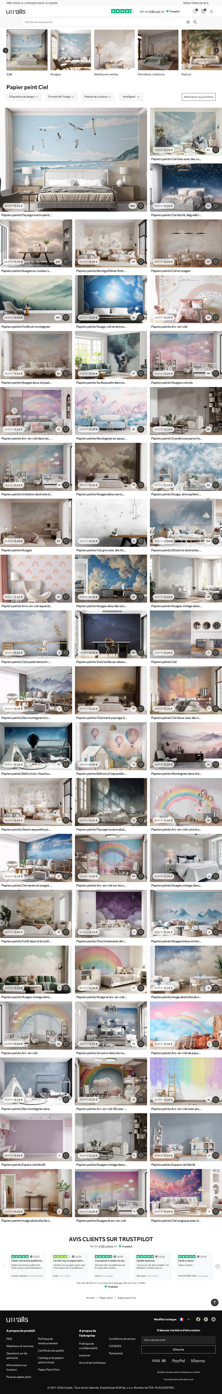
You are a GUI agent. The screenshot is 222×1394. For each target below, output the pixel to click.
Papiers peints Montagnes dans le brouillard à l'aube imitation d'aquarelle (176, 773)
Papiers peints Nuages (16, 550)
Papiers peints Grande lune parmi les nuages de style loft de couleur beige (176, 438)
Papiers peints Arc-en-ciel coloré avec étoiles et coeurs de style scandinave (176, 829)
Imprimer (84, 1355)
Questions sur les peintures (16, 1355)
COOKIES (115, 1346)
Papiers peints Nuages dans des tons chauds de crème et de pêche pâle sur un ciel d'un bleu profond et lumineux (101, 606)
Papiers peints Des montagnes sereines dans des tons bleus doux (26, 1109)
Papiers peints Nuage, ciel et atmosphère (101, 326)
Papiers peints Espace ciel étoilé (23, 1164)
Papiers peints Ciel (164, 662)
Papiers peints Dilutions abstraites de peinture (176, 550)
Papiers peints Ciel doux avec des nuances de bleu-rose (176, 718)
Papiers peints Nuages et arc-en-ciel (101, 1220)
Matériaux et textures (19, 1346)
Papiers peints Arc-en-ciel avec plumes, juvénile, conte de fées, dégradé (176, 1109)
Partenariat (116, 1353)
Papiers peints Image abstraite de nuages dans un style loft (176, 997)
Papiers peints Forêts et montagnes (25, 326)
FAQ (9, 1338)
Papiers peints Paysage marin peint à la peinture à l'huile (26, 215)
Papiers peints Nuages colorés (172, 382)
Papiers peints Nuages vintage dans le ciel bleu (176, 606)
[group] (70, 52)
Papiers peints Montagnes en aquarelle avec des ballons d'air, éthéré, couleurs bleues (101, 438)
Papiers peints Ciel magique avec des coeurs (176, 1220)
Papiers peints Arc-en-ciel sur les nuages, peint (101, 885)
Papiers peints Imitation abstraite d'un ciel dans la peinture (26, 494)
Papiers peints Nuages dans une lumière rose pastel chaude (101, 494)
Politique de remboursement (48, 1341)
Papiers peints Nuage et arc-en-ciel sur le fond (101, 997)
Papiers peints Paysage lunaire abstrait (101, 829)
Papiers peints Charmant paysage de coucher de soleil (101, 718)
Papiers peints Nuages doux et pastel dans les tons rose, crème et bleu (26, 382)
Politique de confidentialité (88, 1346)
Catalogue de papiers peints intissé (51, 1360)
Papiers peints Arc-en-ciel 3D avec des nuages (101, 1109)
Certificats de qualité (51, 1350)
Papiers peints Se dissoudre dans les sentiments (101, 382)
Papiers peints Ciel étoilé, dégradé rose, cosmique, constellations (176, 215)
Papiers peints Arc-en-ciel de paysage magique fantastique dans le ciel (176, 1053)
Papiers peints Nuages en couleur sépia (26, 271)
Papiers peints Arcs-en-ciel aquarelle (26, 606)
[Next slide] (216, 50)
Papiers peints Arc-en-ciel (169, 326)
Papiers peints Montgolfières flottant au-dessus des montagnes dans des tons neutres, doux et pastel (101, 271)
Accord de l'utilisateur (92, 1362)
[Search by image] (188, 22)
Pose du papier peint (18, 1376)
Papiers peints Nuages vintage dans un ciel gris (101, 1164)
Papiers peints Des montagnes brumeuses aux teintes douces (26, 718)
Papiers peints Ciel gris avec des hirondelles (101, 550)
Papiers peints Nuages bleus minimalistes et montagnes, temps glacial (176, 941)
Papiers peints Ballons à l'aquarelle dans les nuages (101, 773)
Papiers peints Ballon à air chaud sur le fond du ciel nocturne (26, 773)
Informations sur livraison (16, 1367)
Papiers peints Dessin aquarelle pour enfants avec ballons (26, 829)
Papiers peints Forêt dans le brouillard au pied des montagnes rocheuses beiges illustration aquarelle (26, 941)
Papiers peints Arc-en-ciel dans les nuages (26, 438)
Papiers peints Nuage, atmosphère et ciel (176, 494)
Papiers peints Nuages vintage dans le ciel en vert (26, 997)
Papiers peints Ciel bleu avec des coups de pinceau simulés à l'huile (176, 159)
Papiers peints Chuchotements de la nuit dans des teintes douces (101, 941)
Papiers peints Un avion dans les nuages (101, 1053)
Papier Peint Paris (48, 1369)
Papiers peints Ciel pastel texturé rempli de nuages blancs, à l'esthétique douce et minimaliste (26, 662)
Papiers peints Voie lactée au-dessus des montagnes (101, 662)
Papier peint (106, 1297)
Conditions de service (122, 1338)
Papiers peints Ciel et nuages (170, 271)
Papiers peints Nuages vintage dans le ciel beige (176, 885)
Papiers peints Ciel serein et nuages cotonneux (26, 885)
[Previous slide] (5, 50)
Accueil (90, 1297)
